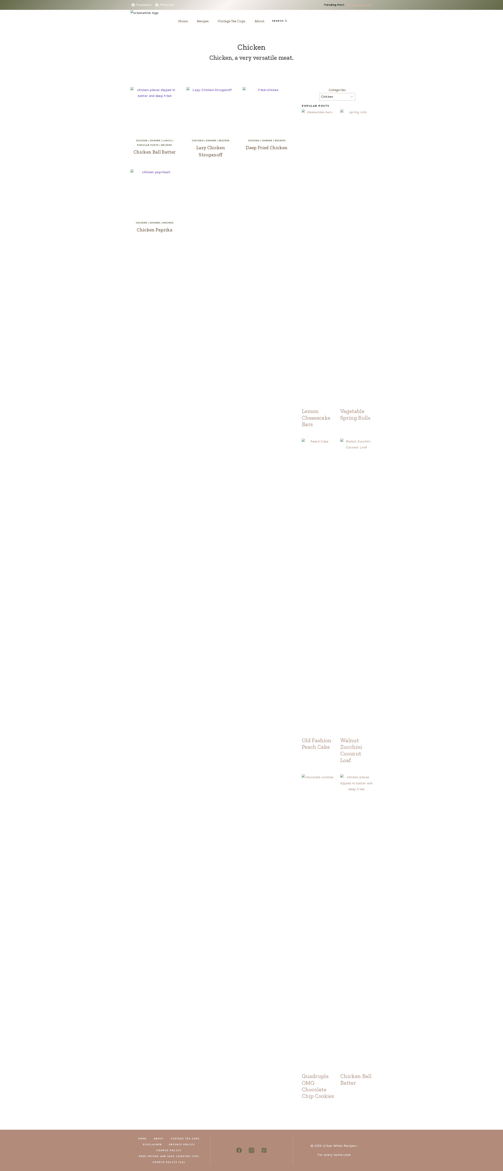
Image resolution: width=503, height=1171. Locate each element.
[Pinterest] (264, 1150)
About (259, 21)
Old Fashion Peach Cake (316, 743)
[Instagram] (251, 1150)
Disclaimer (152, 1144)
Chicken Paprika (154, 230)
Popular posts (148, 145)
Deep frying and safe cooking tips (169, 1156)
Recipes (203, 21)
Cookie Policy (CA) (168, 1162)
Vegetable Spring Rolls (355, 414)
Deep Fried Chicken (266, 147)
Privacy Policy (182, 1144)
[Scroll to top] (494, 1156)
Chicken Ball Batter (154, 152)
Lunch (167, 140)
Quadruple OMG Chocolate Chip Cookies (318, 1086)
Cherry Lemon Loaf (359, 4)
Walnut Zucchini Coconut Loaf (351, 750)
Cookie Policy (168, 1150)
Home (183, 21)
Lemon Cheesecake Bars (316, 418)
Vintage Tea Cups (231, 21)
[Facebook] (239, 1150)
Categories (337, 90)
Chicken (142, 140)
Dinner (155, 140)
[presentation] (154, 111)
